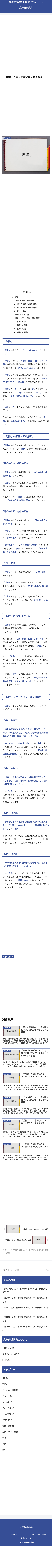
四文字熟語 (7, 1420)
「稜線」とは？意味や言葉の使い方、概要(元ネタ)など (25, 1309)
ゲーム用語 (7, 1402)
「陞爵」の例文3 (22, 329)
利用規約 (6, 1360)
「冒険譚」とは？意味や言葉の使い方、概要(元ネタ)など (25, 1319)
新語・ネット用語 (10, 1432)
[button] (47, 1269)
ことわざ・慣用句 (10, 1390)
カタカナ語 (7, 1396)
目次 (23, 292)
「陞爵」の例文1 (22, 322)
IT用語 (5, 1378)
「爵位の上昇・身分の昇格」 (27, 308)
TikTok (5, 1384)
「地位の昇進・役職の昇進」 (27, 304)
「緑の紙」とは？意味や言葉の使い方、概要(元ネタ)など (25, 1300)
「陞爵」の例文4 (22, 332)
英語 (4, 1444)
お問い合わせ (8, 1348)
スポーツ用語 (8, 1408)
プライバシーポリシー (12, 1354)
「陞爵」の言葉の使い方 (23, 315)
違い (4, 1450)
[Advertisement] (26, 45)
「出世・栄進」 (21, 311)
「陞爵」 (17, 297)
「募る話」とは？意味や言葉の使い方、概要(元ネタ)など (25, 1328)
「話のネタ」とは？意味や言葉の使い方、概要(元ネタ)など (25, 1290)
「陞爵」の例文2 (22, 325)
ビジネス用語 (8, 1414)
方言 (4, 1438)
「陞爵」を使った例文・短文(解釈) (27, 318)
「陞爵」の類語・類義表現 (24, 300)
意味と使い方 (9, 957)
